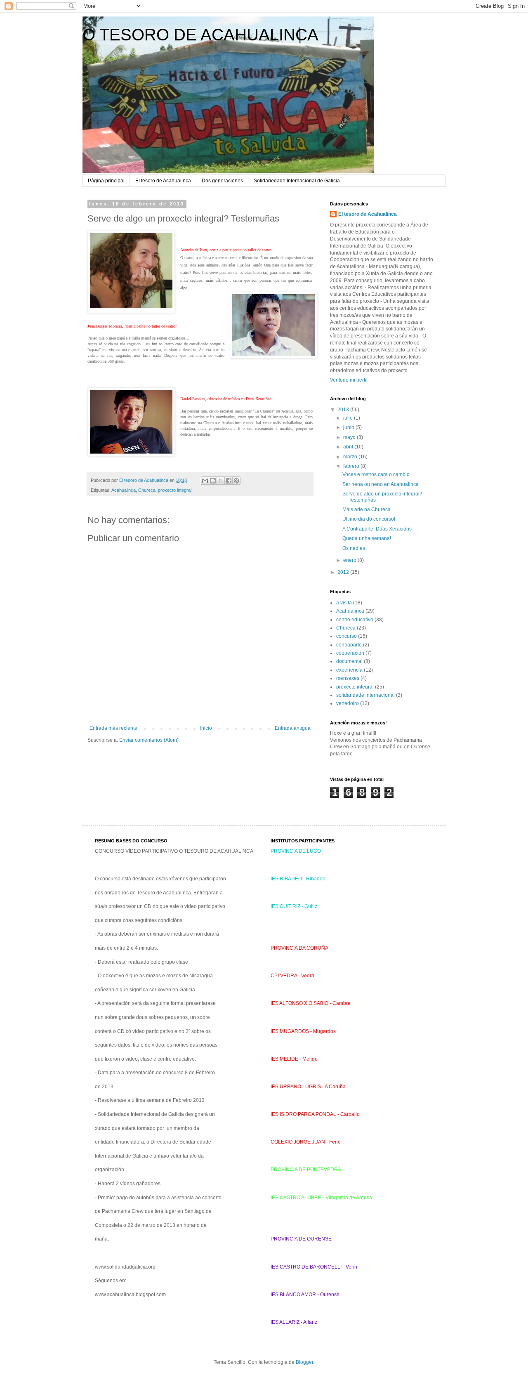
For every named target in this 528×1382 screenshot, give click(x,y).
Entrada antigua (293, 728)
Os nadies (353, 548)
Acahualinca (123, 490)
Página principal (106, 181)
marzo (350, 457)
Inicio (206, 728)
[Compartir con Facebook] (228, 480)
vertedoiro (347, 703)
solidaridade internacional (365, 695)
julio (348, 418)
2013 (343, 410)
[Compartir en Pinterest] (236, 480)
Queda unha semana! (366, 538)
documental (349, 661)
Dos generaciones (222, 181)
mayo (350, 437)
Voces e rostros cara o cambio (376, 474)
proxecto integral (174, 490)
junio (349, 427)
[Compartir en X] (221, 480)
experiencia (349, 670)
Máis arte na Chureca (366, 509)
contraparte (349, 645)
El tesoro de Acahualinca (163, 181)
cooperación (350, 653)
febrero (352, 466)
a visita (344, 603)
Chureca (147, 490)
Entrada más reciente (113, 728)
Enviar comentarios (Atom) (149, 740)
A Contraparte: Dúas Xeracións (377, 529)
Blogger (304, 1362)
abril (348, 447)
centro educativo (354, 620)
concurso (346, 636)
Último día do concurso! (368, 519)
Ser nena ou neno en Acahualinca (380, 484)
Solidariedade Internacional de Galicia (297, 181)
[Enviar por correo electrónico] (205, 480)
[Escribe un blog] (213, 480)
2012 (343, 572)
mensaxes (347, 678)
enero (350, 560)
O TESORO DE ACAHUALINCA (200, 35)
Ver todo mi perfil (349, 380)
